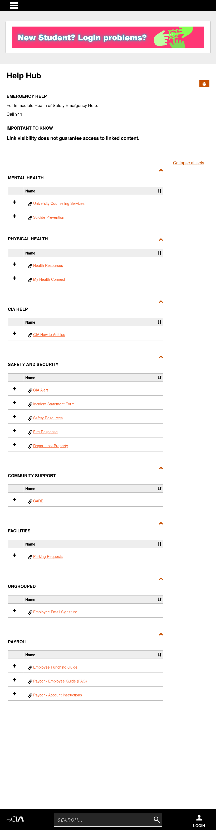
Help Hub (24, 75)
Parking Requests (48, 556)
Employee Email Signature (55, 611)
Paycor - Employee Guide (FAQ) (60, 681)
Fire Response (45, 431)
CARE (38, 500)
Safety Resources (48, 417)
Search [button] (156, 819)
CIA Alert (40, 390)
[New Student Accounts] (108, 36)
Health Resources (48, 265)
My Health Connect (49, 279)
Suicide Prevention (48, 217)
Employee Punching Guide (55, 667)
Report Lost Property (50, 445)
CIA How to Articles (49, 334)
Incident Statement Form (54, 403)
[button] (159, 191)
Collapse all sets (188, 163)
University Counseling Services (59, 203)
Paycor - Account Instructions (57, 694)
